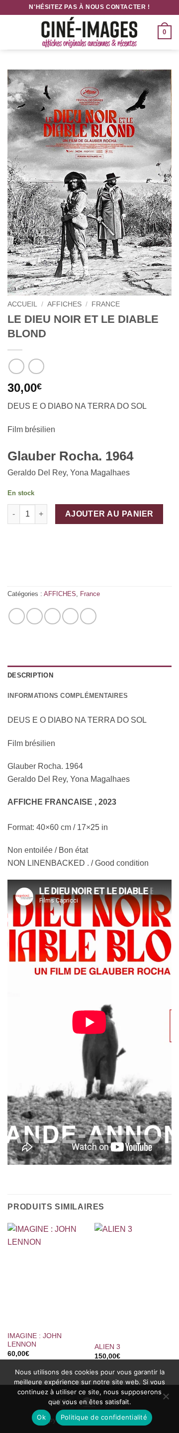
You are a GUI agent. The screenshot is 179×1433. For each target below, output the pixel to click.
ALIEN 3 (107, 1347)
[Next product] (16, 366)
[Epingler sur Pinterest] (70, 616)
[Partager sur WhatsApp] (16, 616)
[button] (13, 32)
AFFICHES (64, 304)
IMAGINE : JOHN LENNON (34, 1340)
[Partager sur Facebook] (34, 616)
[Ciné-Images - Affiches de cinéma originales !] (89, 32)
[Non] (166, 1399)
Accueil (22, 304)
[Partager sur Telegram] (88, 616)
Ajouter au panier (109, 514)
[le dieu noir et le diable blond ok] (89, 183)
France (105, 304)
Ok (41, 1417)
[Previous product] (36, 366)
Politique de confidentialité (104, 1417)
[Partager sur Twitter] (52, 616)
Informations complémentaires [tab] (67, 695)
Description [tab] (30, 675)
